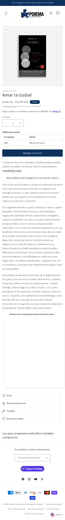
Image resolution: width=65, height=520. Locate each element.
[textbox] (56, 515)
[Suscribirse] (46, 457)
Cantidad (6, 117)
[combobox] (56, 515)
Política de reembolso (54, 504)
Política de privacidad (16, 509)
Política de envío (53, 509)
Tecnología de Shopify (34, 504)
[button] (6, 13)
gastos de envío (10, 106)
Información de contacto (33, 514)
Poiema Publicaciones (17, 504)
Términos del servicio (36, 509)
